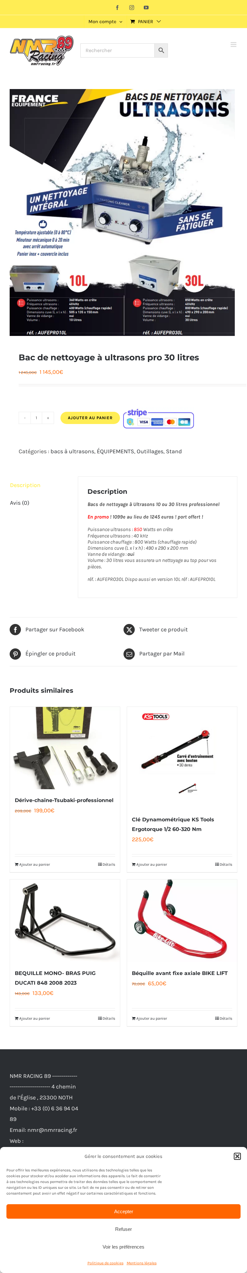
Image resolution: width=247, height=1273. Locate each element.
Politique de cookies (105, 1263)
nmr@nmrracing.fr (52, 1129)
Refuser (123, 1229)
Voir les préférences (123, 1247)
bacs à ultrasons (72, 451)
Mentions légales (142, 1263)
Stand (174, 451)
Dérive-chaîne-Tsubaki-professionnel (64, 800)
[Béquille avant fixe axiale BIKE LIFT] (182, 921)
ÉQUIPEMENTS (115, 451)
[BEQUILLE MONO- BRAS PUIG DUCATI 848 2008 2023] (65, 921)
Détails (109, 864)
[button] (237, 1156)
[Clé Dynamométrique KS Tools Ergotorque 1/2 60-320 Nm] (182, 757)
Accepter (123, 1211)
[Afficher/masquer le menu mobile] (234, 44)
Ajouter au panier (90, 417)
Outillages (150, 451)
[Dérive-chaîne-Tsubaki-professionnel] (65, 748)
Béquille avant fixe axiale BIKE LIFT (180, 973)
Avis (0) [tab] (19, 502)
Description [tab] (25, 485)
